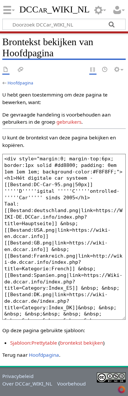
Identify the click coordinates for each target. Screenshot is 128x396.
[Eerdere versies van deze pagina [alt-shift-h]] (105, 70)
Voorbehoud (71, 383)
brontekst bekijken (81, 342)
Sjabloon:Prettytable (33, 342)
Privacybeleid (17, 376)
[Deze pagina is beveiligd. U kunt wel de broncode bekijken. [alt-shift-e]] (92, 70)
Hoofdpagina (20, 83)
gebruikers (68, 121)
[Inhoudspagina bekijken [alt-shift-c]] (6, 70)
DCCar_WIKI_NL (54, 9)
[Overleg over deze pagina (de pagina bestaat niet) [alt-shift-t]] (20, 70)
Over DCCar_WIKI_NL (27, 383)
